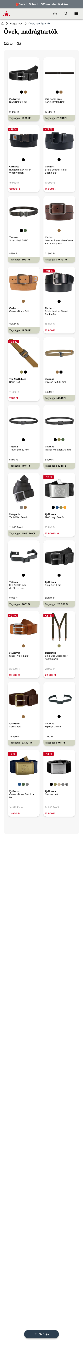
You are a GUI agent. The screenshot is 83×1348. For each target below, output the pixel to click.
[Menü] (76, 14)
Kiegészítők (16, 23)
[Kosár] (55, 14)
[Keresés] (65, 14)
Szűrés (43, 1334)
